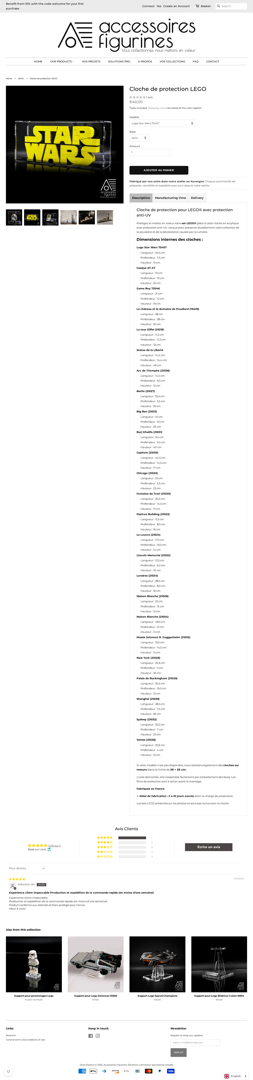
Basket (206, 6)
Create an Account (176, 6)
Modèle (134, 117)
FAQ (195, 61)
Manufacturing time (170, 198)
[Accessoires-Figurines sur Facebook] (90, 1037)
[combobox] (235, 1076)
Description (141, 198)
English (236, 1076)
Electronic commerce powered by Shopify (150, 1064)
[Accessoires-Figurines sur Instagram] (97, 1037)
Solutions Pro (119, 61)
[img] (17, 879)
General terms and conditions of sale (25, 1039)
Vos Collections (172, 61)
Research (11, 1035)
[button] (137, 97)
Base (132, 131)
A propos (145, 61)
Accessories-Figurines (115, 1064)
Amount (134, 146)
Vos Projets (91, 61)
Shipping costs (156, 107)
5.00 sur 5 (54, 845)
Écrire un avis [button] (208, 847)
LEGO (21, 78)
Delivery (197, 198)
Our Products (61, 61)
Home (38, 61)
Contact (212, 61)
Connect (148, 6)
